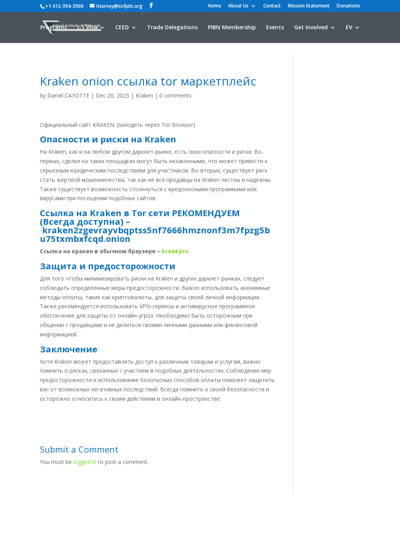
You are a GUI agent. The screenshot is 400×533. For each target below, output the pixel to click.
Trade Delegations (172, 28)
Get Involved (311, 28)
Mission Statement (309, 6)
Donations (348, 6)
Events (275, 28)
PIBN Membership (232, 28)
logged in (84, 461)
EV (349, 28)
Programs (53, 28)
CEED (122, 28)
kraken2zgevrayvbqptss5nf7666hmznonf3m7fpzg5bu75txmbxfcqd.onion (155, 234)
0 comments (175, 95)
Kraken (144, 95)
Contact (272, 6)
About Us (238, 6)
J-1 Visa (87, 28)
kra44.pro (175, 251)
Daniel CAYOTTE (68, 95)
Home (214, 6)
